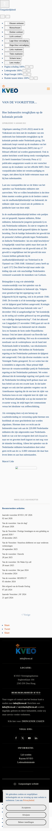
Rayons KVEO (26, 758)
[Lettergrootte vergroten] (29, 70)
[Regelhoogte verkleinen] (25, 74)
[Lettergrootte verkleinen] (24, 70)
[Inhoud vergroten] (31, 66)
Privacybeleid (28, 800)
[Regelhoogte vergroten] (29, 74)
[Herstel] (2, 16)
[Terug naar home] (10, 89)
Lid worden (26, 754)
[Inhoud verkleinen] (27, 66)
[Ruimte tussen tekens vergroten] (36, 78)
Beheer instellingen (26, 822)
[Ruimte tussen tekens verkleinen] (31, 78)
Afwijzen (26, 815)
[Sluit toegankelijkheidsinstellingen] (7, 16)
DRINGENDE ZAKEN (33, 721)
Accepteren (26, 808)
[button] (48, 89)
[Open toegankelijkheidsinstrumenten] (4, 4)
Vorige (26, 614)
